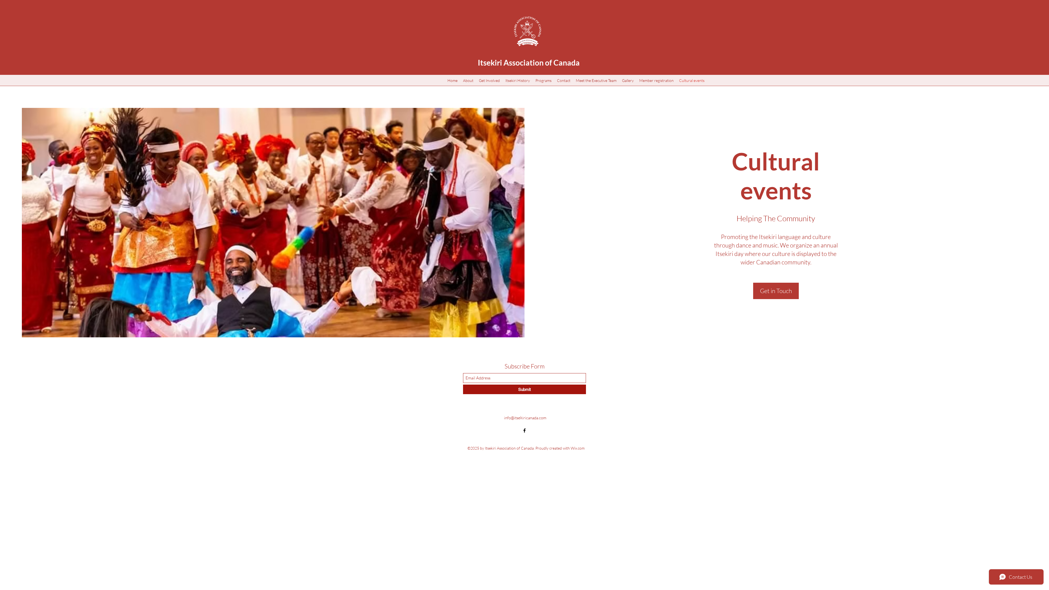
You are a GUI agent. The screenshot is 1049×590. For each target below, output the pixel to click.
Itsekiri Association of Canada (529, 62)
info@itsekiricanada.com (525, 417)
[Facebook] (524, 430)
